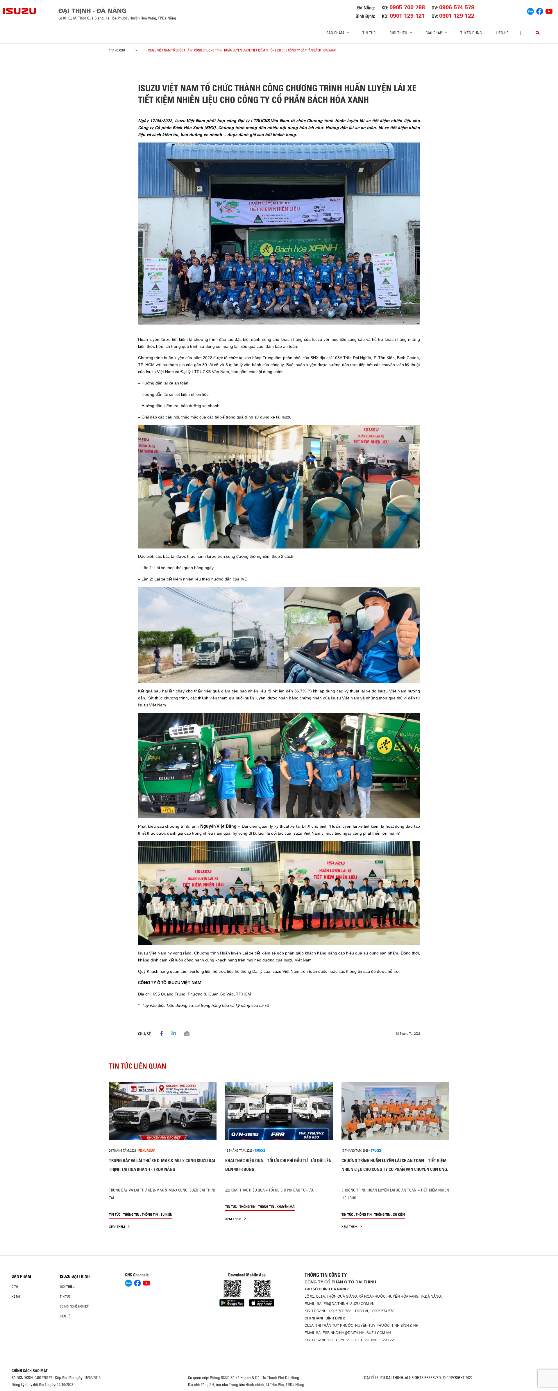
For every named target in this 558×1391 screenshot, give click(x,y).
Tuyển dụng (471, 33)
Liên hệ (502, 33)
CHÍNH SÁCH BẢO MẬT (30, 1370)
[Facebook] (539, 10)
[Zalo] (530, 10)
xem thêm (117, 1226)
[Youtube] (549, 10)
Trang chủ (117, 50)
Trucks (260, 1150)
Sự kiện (166, 1214)
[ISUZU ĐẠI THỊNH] (20, 11)
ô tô (15, 1287)
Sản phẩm (21, 1276)
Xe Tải (16, 1296)
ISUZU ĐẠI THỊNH (75, 1276)
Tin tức (368, 33)
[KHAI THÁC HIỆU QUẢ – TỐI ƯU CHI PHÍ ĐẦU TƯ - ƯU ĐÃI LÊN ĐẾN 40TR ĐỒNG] (279, 1111)
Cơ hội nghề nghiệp (74, 1306)
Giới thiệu (67, 1287)
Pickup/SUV (146, 1150)
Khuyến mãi (286, 1206)
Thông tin (131, 1214)
